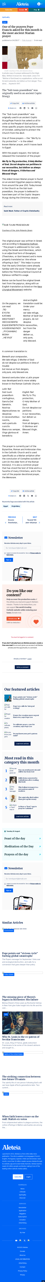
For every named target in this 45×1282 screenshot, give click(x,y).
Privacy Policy (22, 1271)
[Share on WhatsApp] (36, 108)
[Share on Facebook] (20, 108)
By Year (22, 1233)
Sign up (8, 560)
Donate (21, 10)
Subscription (22, 1217)
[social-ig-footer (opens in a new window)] (29, 1240)
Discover (23, 1198)
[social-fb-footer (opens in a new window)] (20, 1240)
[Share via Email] (32, 108)
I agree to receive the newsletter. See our (24, 554)
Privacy (22, 1275)
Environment (8, 931)
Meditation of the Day (19, 846)
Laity (6, 1014)
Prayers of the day (16, 854)
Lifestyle (22, 1192)
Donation (22, 1220)
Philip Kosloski (27, 40)
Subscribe (8, 10)
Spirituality (6, 17)
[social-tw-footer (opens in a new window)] (25, 1240)
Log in (30, 659)
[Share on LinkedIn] (24, 108)
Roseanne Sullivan (29, 243)
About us (22, 1255)
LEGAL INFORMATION (22, 1259)
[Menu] (8, 4)
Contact (22, 1267)
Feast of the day (14, 838)
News (22, 1189)
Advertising (22, 1223)
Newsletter (22, 1208)
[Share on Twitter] (28, 108)
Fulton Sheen (8, 974)
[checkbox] (5, 553)
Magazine (22, 1214)
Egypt (5, 506)
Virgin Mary (15, 506)
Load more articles (22, 744)
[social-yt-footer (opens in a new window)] (16, 1240)
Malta (6, 1094)
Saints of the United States (13, 1054)
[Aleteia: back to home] (22, 4)
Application (22, 1211)
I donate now (12, 619)
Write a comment (22, 667)
